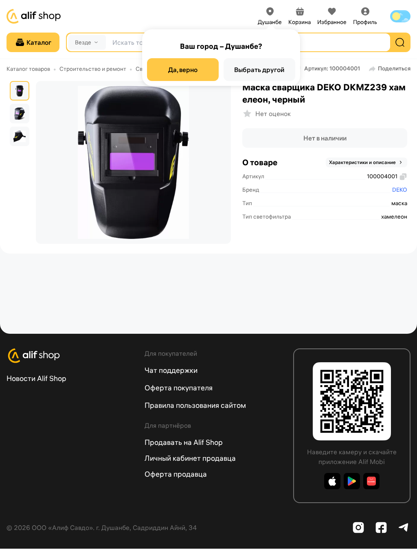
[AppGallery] (371, 481)
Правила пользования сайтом (195, 405)
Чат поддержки (171, 370)
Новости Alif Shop (36, 378)
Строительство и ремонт (92, 68)
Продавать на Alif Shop (184, 442)
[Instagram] (358, 527)
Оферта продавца (176, 474)
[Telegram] (403, 527)
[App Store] (332, 481)
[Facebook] (381, 527)
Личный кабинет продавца (190, 458)
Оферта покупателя (179, 387)
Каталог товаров (28, 68)
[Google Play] (352, 481)
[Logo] (71, 355)
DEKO (399, 189)
